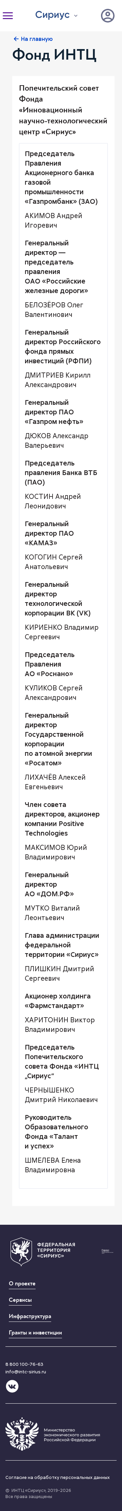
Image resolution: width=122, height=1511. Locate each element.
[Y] (107, 15)
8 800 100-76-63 (24, 1364)
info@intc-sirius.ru (25, 1371)
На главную (37, 38)
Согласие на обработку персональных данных (57, 1477)
